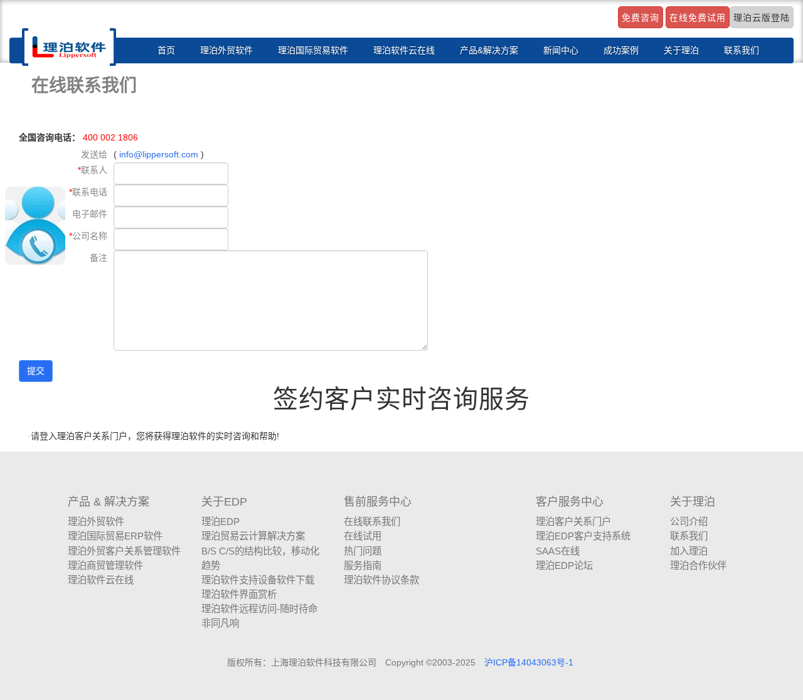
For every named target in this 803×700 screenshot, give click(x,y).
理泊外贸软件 (226, 50)
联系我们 (741, 50)
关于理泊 (681, 50)
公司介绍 (689, 521)
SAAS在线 (558, 551)
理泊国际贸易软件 (313, 50)
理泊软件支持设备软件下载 (257, 580)
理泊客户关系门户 (573, 521)
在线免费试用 (697, 18)
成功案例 (621, 50)
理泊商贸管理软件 (105, 565)
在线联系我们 (372, 521)
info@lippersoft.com (159, 154)
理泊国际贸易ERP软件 (115, 536)
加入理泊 (689, 551)
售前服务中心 (378, 502)
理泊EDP (220, 521)
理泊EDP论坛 (564, 565)
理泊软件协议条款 (381, 580)
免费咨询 (640, 18)
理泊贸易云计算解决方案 (253, 536)
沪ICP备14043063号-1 (528, 662)
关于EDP (224, 502)
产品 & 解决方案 (108, 502)
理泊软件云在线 (404, 50)
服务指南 (362, 565)
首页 (166, 50)
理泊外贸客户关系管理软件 (124, 551)
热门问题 (362, 551)
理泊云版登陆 (761, 18)
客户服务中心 (570, 502)
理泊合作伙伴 (698, 565)
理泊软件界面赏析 (239, 594)
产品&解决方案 (489, 50)
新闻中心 (560, 50)
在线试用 (362, 536)
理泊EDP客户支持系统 (583, 536)
